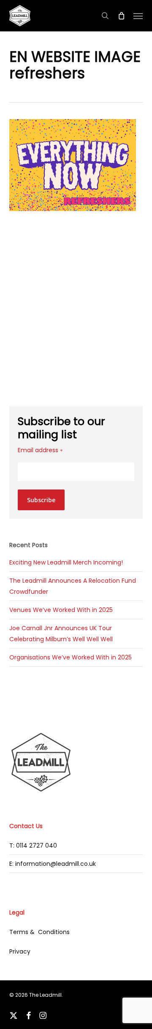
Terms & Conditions (39, 932)
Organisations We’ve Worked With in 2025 (70, 657)
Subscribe (41, 500)
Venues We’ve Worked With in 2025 (61, 610)
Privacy (19, 951)
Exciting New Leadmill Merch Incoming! (66, 562)
